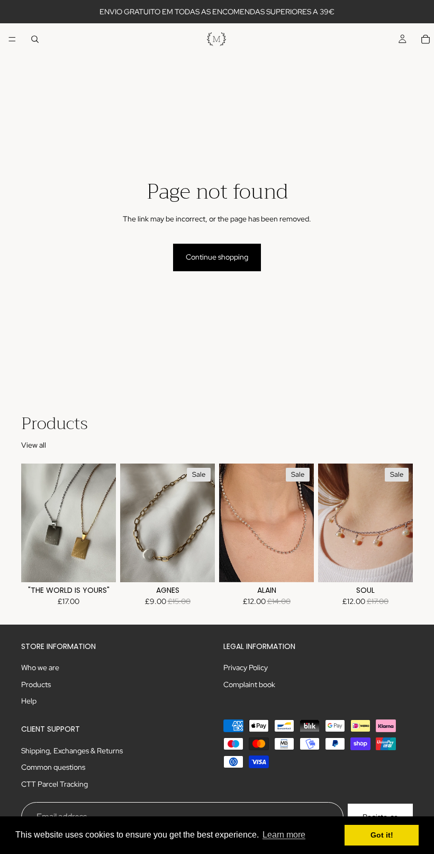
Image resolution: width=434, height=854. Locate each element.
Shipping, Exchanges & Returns (72, 750)
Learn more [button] (284, 834)
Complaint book (249, 684)
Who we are (40, 667)
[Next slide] (104, 523)
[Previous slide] (32, 523)
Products (36, 684)
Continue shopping (217, 257)
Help (29, 701)
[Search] (35, 39)
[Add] (297, 565)
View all (33, 445)
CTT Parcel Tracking (54, 784)
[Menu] (12, 39)
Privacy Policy (245, 667)
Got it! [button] (381, 835)
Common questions (53, 767)
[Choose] (99, 565)
